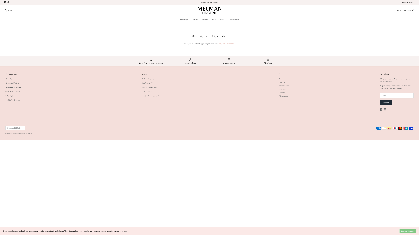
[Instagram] (8, 2)
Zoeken (281, 79)
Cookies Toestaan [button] (407, 231)
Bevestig (386, 103)
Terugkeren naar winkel (227, 44)
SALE (214, 19)
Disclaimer (282, 92)
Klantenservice (234, 19)
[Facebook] (5, 2)
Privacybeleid (283, 96)
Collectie (195, 19)
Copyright (282, 89)
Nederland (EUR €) (407, 2)
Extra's (222, 19)
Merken (205, 19)
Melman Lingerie (15, 133)
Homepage (184, 19)
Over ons (282, 82)
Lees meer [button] (123, 231)
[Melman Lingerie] (209, 10)
